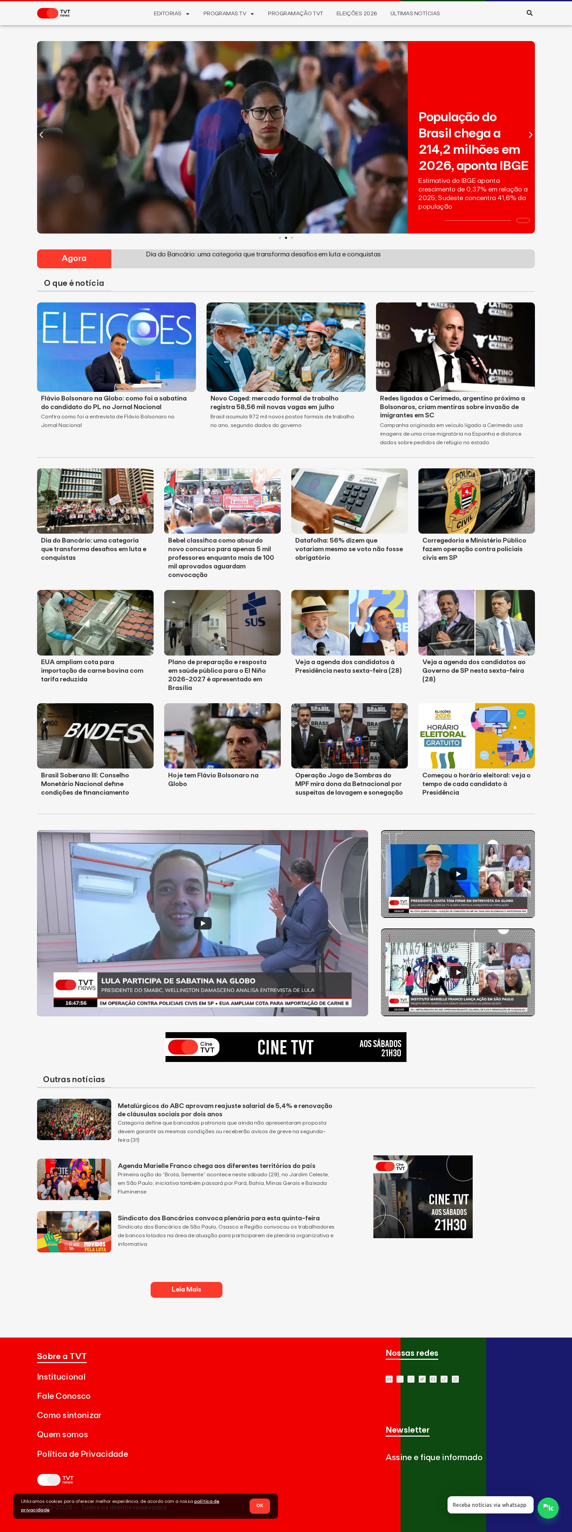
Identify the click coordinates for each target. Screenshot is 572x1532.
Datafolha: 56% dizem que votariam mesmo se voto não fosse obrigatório (349, 549)
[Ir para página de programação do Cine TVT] (286, 1060)
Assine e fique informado (434, 1457)
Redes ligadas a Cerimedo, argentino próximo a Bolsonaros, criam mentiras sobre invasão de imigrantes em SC (452, 407)
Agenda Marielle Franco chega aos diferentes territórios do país (216, 1166)
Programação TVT (295, 13)
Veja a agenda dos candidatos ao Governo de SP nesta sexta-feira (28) (474, 671)
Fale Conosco (64, 1396)
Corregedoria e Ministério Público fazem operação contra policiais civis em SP (474, 549)
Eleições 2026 (357, 13)
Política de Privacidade (82, 1454)
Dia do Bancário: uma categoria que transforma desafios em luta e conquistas (93, 549)
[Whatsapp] (400, 1379)
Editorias (167, 13)
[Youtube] (389, 1379)
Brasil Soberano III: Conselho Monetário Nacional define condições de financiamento (85, 784)
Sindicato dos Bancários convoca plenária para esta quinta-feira (219, 1218)
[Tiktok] (444, 1379)
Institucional (61, 1377)
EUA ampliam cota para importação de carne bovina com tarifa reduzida (92, 671)
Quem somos (62, 1435)
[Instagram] (410, 1379)
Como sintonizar (69, 1415)
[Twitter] (422, 1379)
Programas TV (225, 13)
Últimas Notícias (415, 13)
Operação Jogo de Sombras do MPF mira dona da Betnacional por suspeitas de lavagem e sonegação (349, 784)
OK (259, 1506)
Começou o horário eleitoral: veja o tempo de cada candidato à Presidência (476, 784)
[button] (529, 12)
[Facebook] (433, 1379)
